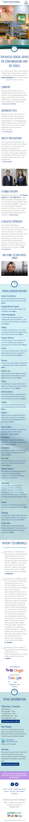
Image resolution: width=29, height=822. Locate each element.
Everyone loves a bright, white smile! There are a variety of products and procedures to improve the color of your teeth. (14, 517)
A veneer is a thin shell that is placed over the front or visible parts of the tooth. (14, 507)
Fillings (3, 381)
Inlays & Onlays (6, 426)
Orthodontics (5, 437)
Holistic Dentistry (7, 391)
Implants (4, 412)
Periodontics (5, 447)
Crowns (3, 348)
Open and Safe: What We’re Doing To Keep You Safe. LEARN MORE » (14, 775)
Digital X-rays (5, 370)
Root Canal (4, 458)
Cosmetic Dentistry (7, 337)
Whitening (4, 512)
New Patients (20, 791)
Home (4, 789)
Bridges (3, 327)
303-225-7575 (14, 807)
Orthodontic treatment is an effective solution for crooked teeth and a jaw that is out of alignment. (14, 442)
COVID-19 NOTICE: (8, 774)
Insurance (12, 791)
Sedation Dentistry (7, 468)
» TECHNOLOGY (6, 132)
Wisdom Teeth (5, 523)
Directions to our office (10, 721)
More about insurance (10, 764)
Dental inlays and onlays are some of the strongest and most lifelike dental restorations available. (13, 432)
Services (9, 789)
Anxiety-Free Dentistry (8, 296)
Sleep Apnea (5, 483)
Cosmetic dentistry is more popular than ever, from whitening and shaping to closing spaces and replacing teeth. (14, 342)
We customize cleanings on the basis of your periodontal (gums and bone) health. (13, 407)
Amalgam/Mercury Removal (10, 306)
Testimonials (17, 789)
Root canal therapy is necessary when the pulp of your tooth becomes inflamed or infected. (13, 463)
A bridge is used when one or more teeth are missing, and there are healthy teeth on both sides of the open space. (14, 332)
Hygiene (4, 402)
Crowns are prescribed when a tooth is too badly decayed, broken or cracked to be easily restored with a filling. (14, 353)
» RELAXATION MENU (8, 104)
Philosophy (14, 793)
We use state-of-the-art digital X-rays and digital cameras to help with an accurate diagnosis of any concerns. (13, 376)
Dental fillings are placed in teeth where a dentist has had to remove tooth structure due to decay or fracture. (14, 386)
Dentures (4, 360)
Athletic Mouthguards (8, 314)
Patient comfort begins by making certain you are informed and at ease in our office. (14, 301)
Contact (6, 791)
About (24, 789)
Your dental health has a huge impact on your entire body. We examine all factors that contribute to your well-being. (13, 396)
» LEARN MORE (6, 162)
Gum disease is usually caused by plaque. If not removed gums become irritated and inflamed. (14, 453)
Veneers (3, 502)
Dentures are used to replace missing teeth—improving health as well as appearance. (14, 365)
